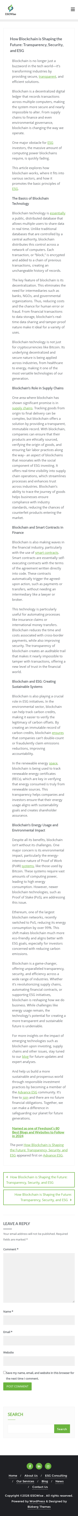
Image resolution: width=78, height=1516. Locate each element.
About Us (31, 1475)
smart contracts (46, 552)
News (59, 1481)
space (53, 763)
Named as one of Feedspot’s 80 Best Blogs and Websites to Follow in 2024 (38, 1132)
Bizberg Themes (39, 1506)
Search (15, 1414)
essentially (57, 213)
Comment (10, 1249)
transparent (47, 76)
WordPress (37, 1501)
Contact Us (40, 1487)
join (25, 1097)
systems (28, 866)
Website (8, 1352)
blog (25, 1056)
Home (13, 1475)
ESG (50, 142)
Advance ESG (27, 1092)
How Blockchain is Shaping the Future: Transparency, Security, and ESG (39, 1150)
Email (7, 1332)
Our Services (25, 1481)
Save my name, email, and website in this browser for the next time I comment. (40, 1375)
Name (8, 1311)
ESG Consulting (56, 1475)
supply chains (22, 408)
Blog (45, 1481)
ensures (58, 732)
